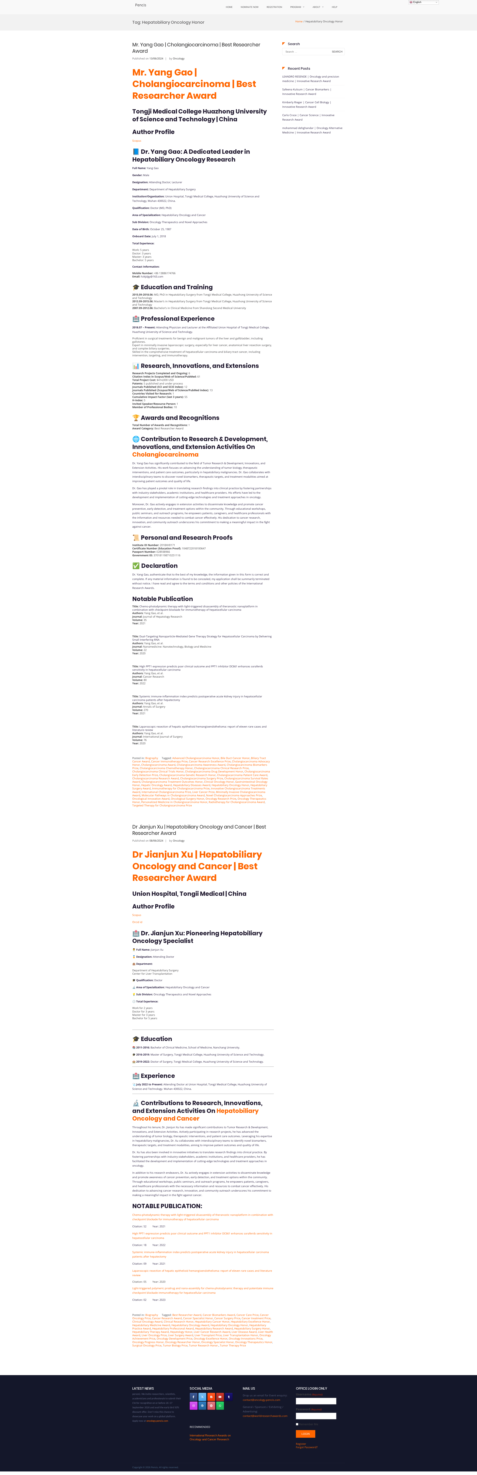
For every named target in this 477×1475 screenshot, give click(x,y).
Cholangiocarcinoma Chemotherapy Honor (166, 768)
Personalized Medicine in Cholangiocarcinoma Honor (174, 802)
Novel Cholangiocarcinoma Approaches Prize (234, 795)
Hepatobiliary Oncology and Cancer (195, 1115)
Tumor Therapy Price (233, 1345)
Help (334, 7)
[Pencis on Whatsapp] (220, 1406)
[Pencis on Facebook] (194, 1397)
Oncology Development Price (174, 1338)
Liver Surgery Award (180, 1335)
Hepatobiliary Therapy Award (150, 1332)
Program (295, 7)
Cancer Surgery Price (227, 1318)
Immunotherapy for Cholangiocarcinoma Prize (181, 788)
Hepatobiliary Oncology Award (190, 1325)
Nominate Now (249, 7)
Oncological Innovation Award (151, 798)
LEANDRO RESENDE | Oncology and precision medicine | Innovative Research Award (310, 79)
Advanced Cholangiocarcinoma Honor (195, 758)
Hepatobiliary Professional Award (173, 1328)
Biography (151, 758)
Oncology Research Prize (221, 798)
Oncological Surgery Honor (187, 798)
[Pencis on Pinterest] (211, 1406)
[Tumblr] (229, 1397)
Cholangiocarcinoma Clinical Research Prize (221, 768)
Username (309, 1394)
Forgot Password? (307, 1447)
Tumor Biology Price (175, 1345)
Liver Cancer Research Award (212, 1332)
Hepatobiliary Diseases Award (191, 785)
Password (309, 1409)
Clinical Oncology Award (147, 1321)
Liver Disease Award (244, 1332)
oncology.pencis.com (157, 1401)
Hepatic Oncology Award (156, 785)
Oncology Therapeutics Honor (253, 1342)
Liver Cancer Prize (203, 792)
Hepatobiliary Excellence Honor (250, 1321)
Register (301, 1444)
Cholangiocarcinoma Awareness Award (201, 764)
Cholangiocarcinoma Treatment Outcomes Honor (172, 781)
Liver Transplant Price (208, 1335)
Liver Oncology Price (154, 1335)
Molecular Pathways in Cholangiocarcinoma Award (173, 795)
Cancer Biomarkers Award (219, 1315)
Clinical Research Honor (179, 1321)
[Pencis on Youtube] (220, 1397)
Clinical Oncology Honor (219, 781)
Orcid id (137, 922)
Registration (274, 7)
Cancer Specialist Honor (198, 1318)
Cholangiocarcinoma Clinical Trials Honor (158, 771)
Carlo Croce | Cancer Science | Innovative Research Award (308, 117)
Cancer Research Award (167, 1318)
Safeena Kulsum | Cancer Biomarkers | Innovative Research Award (306, 92)
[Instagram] (194, 1406)
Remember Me (308, 1424)
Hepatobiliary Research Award (214, 1328)
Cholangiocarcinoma (165, 454)
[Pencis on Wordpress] (202, 1406)
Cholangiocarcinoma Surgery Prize (201, 778)
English (417, 2)
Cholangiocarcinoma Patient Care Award (242, 775)
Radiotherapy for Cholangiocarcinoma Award (237, 802)
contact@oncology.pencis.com (261, 1400)
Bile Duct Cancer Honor (235, 758)
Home (229, 7)
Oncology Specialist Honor (217, 1342)
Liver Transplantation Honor (240, 1335)
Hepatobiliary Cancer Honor (212, 1321)
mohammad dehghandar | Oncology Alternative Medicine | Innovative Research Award (312, 130)
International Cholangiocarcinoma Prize (166, 792)
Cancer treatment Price (256, 1318)
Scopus (136, 140)
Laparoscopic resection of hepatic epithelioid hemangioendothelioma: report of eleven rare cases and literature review (199, 728)
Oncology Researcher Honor (182, 1342)
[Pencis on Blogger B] (211, 1397)
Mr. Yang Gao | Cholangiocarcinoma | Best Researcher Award (196, 47)
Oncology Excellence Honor (211, 1338)
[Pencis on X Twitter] (202, 1397)
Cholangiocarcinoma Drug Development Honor (214, 771)
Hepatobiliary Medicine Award (151, 1325)
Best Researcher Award (186, 1315)
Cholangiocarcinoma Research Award (155, 778)
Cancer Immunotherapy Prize (169, 761)
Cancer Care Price (247, 1315)
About (316, 7)
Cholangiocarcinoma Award (158, 764)
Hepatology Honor (181, 1332)
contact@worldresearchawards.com (265, 1416)
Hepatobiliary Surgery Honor (252, 1328)
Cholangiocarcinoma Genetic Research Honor (187, 775)
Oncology (178, 58)
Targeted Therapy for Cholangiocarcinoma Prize (162, 805)
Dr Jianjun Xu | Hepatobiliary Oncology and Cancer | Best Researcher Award (199, 830)
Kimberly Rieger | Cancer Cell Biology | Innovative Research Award (306, 104)
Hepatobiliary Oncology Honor (230, 785)
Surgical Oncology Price (147, 1345)
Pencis (140, 4)
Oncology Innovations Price (246, 1338)
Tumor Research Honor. (204, 1345)
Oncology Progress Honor (148, 1342)
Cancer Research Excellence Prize (210, 761)
